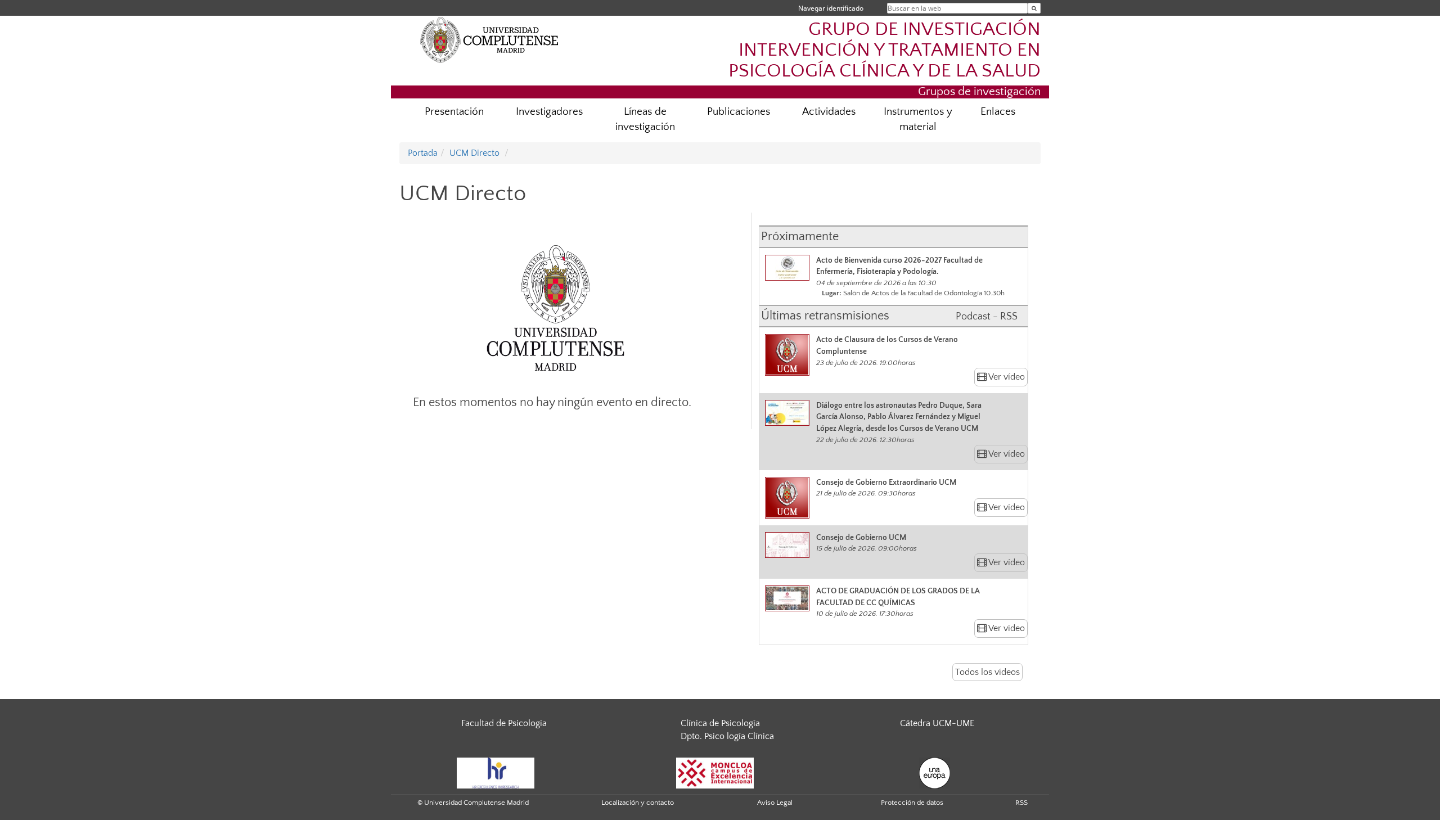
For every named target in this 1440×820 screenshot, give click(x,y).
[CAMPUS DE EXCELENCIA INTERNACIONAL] (715, 772)
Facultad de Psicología (504, 723)
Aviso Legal (775, 803)
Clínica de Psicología (720, 723)
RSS (1021, 803)
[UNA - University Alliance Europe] (934, 772)
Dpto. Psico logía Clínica (727, 736)
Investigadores (549, 112)
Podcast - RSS (987, 316)
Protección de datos (912, 803)
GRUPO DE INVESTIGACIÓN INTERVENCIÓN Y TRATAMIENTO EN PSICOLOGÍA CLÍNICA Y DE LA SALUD (884, 50)
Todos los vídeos (987, 672)
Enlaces (997, 112)
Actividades (829, 112)
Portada (423, 153)
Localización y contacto (637, 803)
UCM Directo (474, 153)
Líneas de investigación (645, 119)
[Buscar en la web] (1034, 8)
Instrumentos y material (918, 119)
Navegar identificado (830, 8)
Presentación (454, 112)
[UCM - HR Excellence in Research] (495, 772)
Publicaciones (738, 112)
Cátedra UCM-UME (937, 723)
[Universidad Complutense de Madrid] (489, 39)
